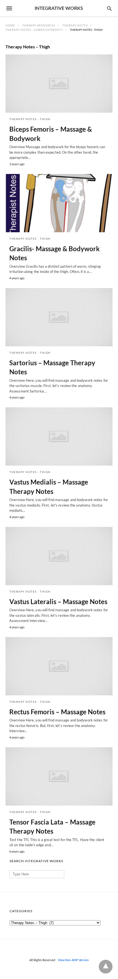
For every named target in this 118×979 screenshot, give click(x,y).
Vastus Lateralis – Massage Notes (58, 601)
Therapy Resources (38, 25)
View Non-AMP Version (73, 960)
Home (10, 25)
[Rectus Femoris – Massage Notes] (59, 666)
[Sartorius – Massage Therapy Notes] (59, 317)
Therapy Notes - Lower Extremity (34, 29)
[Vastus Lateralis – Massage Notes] (59, 556)
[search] (109, 8)
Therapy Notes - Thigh (30, 119)
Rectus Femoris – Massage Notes (57, 712)
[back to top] (106, 967)
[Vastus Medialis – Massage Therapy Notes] (59, 436)
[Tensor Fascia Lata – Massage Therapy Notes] (59, 776)
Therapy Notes (75, 25)
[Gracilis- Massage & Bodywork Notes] (59, 203)
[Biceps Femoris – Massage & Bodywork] (59, 83)
